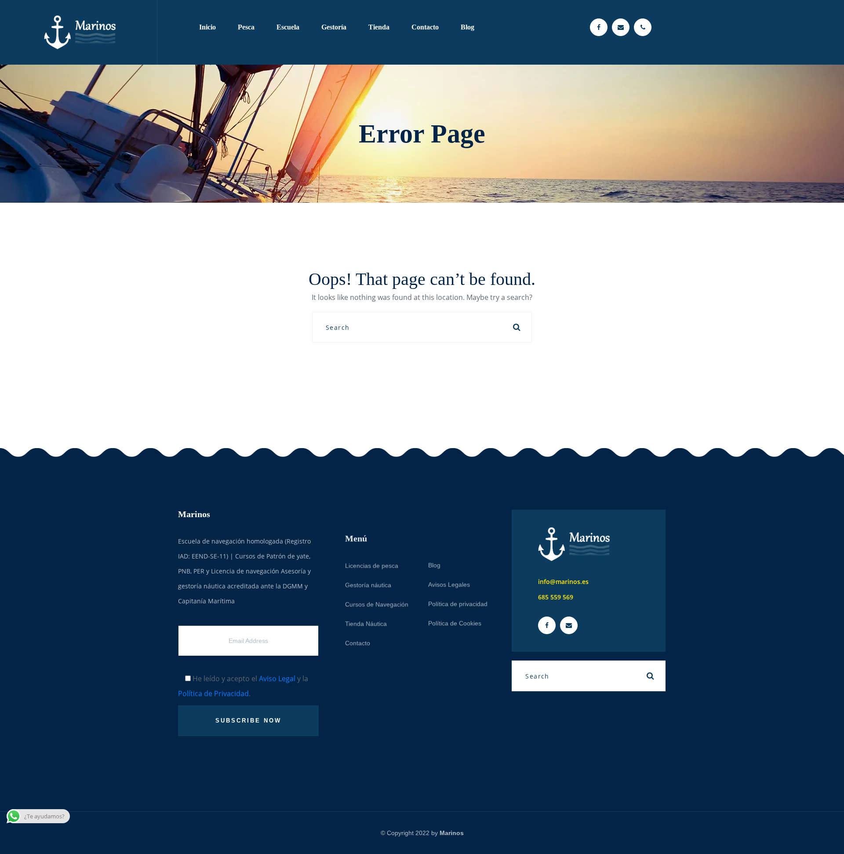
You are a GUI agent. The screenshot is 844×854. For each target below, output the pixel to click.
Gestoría (333, 27)
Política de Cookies (454, 598)
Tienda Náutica (366, 599)
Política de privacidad (457, 579)
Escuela (287, 27)
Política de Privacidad (213, 693)
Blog (467, 27)
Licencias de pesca (371, 541)
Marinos (452, 832)
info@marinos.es (563, 581)
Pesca (246, 27)
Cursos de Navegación (376, 580)
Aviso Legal (277, 678)
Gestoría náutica (368, 560)
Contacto (425, 27)
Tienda (378, 27)
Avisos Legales (449, 560)
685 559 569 (555, 597)
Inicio (207, 27)
